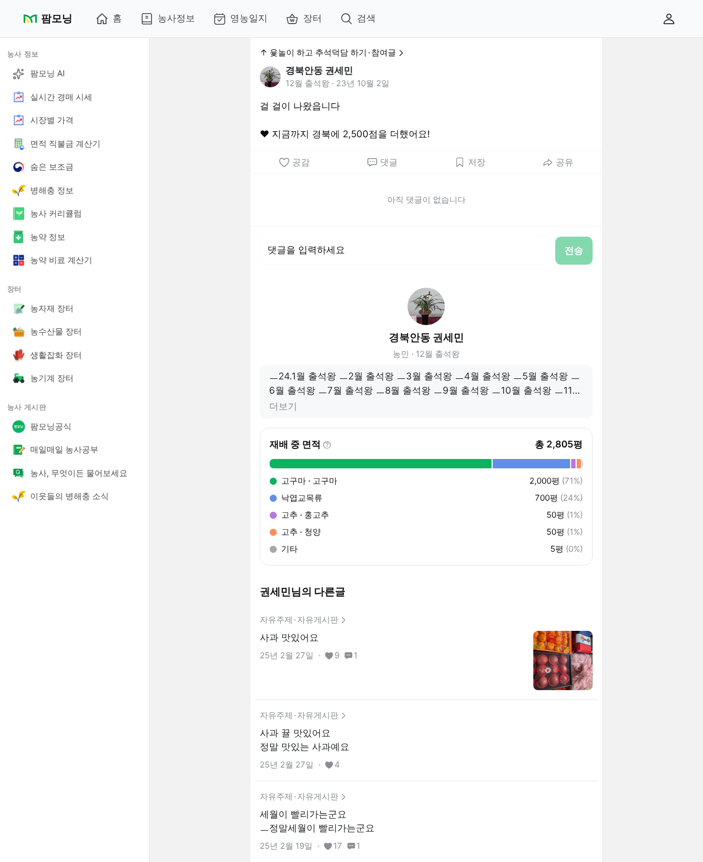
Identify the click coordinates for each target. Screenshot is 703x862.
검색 (366, 18)
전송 (574, 250)
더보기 (283, 406)
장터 (312, 18)
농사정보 (176, 18)
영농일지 (248, 18)
